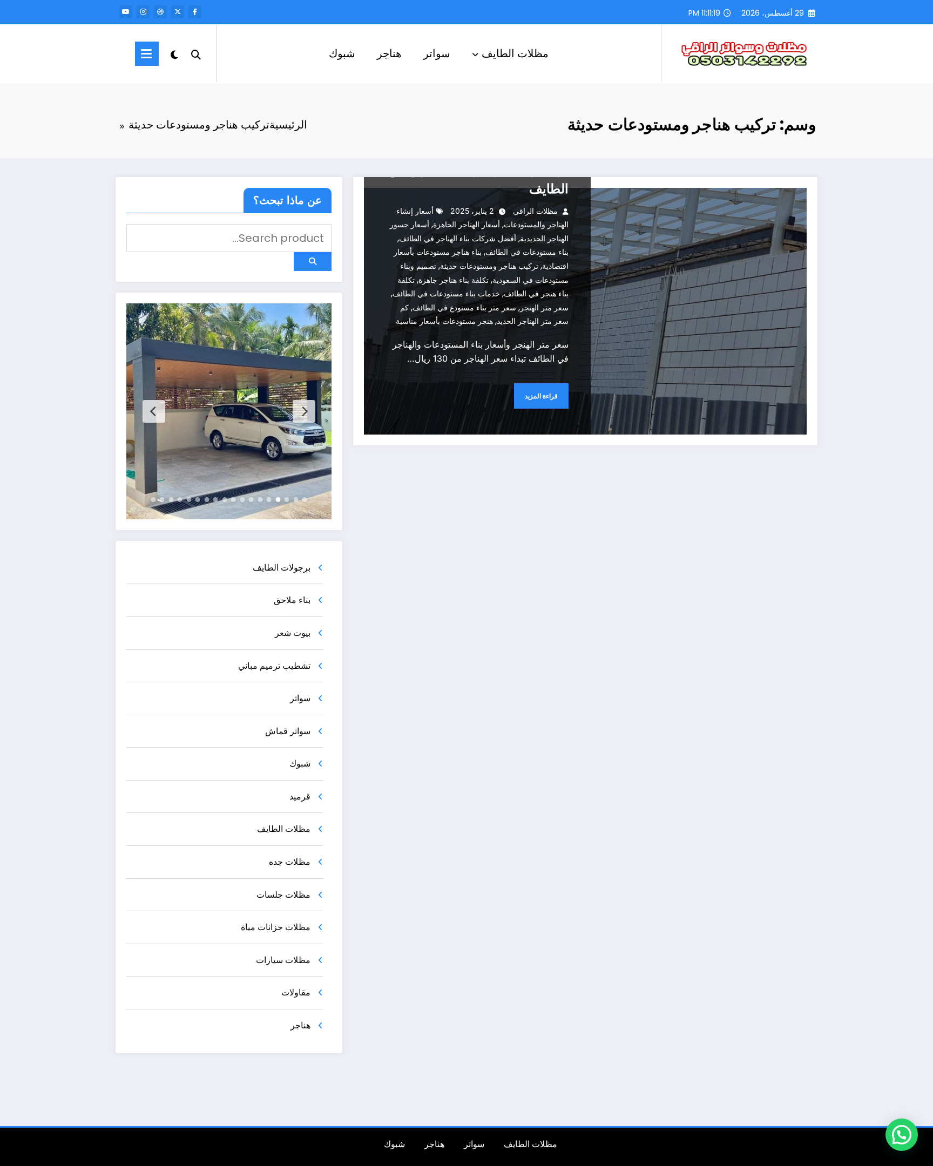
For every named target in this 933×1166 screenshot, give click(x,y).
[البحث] (196, 53)
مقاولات (295, 992)
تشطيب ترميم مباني (274, 666)
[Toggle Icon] (147, 54)
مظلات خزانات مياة (275, 927)
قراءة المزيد (541, 396)
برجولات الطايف (281, 567)
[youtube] (125, 11)
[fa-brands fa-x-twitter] (177, 11)
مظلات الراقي (535, 210)
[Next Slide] (154, 411)
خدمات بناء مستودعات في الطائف (446, 293)
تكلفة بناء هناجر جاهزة (453, 279)
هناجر (389, 53)
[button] (901, 1134)
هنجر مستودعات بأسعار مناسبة (444, 321)
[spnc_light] (174, 53)
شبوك (342, 53)
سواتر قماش (287, 731)
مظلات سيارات (283, 960)
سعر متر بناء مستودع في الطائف (464, 307)
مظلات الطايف (515, 53)
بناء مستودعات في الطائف (527, 251)
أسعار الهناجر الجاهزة (466, 224)
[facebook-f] (194, 11)
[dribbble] (160, 11)
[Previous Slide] (304, 411)
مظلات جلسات (283, 895)
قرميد (299, 796)
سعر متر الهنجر (544, 307)
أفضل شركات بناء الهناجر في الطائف (457, 238)
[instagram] (143, 11)
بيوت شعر (292, 633)
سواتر (436, 53)
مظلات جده (289, 862)
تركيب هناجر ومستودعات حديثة (489, 265)
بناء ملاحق (292, 600)
